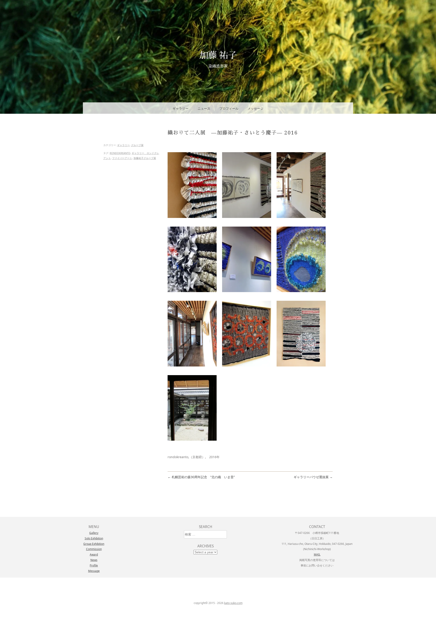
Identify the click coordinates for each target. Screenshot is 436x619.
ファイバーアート (122, 158)
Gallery (93, 533)
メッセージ (255, 108)
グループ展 (137, 145)
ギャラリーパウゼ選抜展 (313, 477)
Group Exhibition (93, 544)
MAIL (317, 554)
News (93, 560)
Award (94, 554)
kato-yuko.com (233, 603)
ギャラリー (180, 108)
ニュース (204, 108)
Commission (94, 549)
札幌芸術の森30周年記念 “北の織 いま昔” (201, 477)
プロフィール (228, 108)
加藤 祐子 (218, 55)
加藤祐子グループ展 (145, 158)
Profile (94, 565)
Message (94, 571)
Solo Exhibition (94, 538)
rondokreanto (120, 153)
